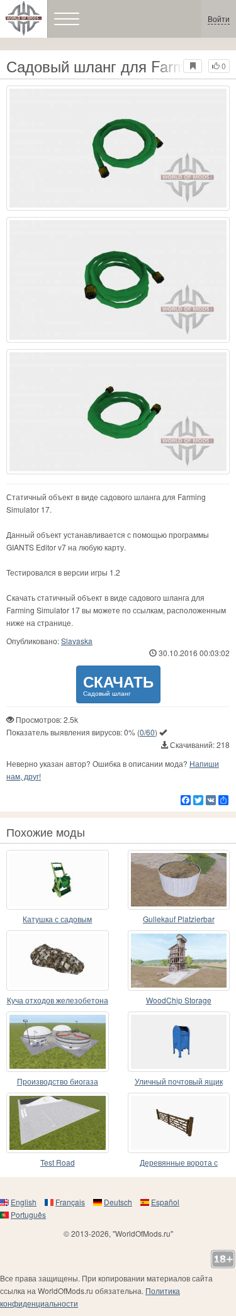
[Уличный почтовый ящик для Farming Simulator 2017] (179, 1042)
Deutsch (118, 1201)
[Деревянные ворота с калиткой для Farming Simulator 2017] (179, 1123)
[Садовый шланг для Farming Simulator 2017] (118, 148)
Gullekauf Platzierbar (179, 918)
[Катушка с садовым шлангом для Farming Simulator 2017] (57, 880)
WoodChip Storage (178, 1000)
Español (165, 1201)
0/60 (147, 732)
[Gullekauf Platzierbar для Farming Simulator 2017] (179, 880)
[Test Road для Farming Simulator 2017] (57, 1123)
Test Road (57, 1162)
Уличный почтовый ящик (179, 1081)
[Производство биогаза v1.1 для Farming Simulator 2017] (57, 1042)
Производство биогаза (57, 1081)
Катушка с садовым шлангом (57, 919)
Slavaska (77, 640)
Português (28, 1214)
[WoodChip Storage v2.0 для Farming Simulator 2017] (179, 960)
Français (70, 1201)
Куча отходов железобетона (57, 1000)
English (24, 1201)
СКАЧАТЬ (118, 684)
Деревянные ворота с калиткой (179, 1163)
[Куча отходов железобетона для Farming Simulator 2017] (57, 960)
